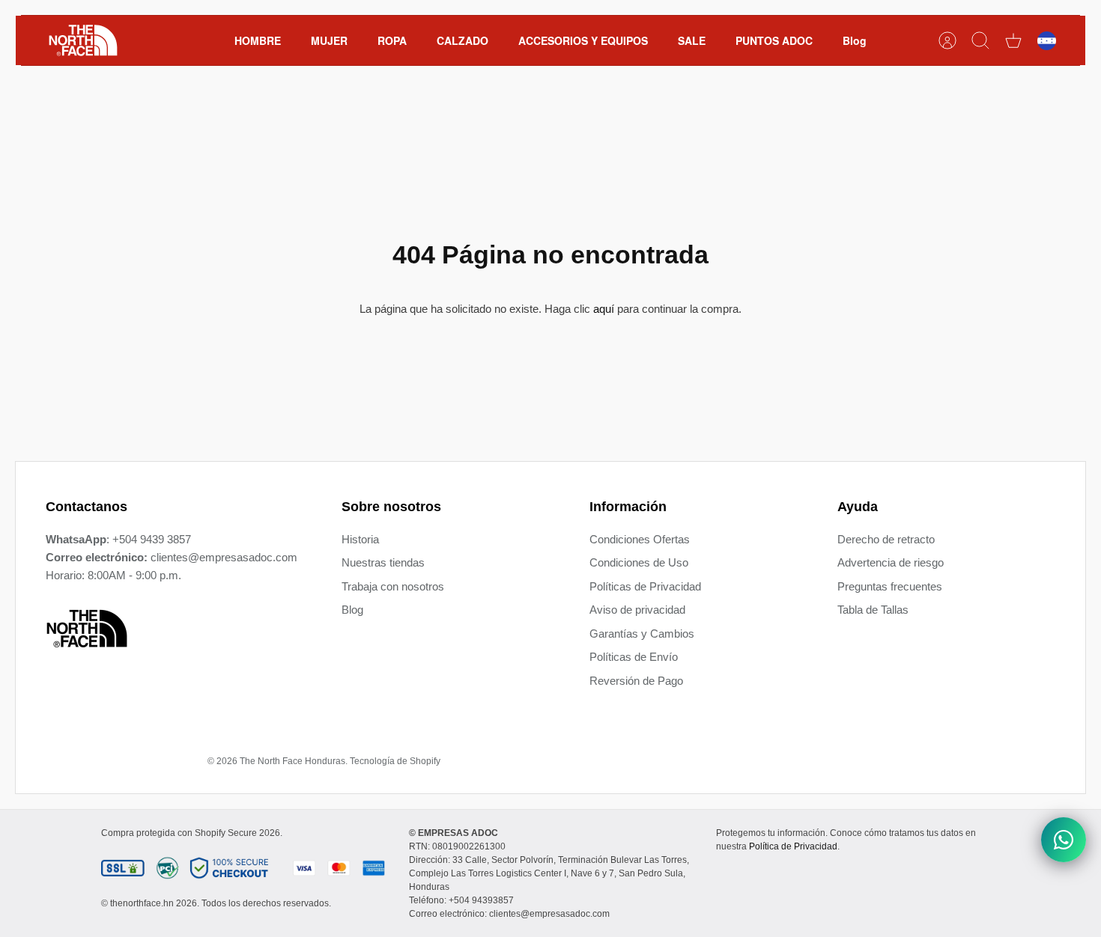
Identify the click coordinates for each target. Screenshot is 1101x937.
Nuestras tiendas (383, 562)
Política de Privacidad (793, 846)
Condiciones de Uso (638, 562)
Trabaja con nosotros (393, 586)
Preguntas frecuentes (889, 586)
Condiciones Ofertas (639, 539)
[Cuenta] (947, 40)
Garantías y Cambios (641, 633)
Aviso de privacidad (637, 609)
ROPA (392, 40)
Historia (360, 539)
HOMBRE (257, 40)
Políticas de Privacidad (645, 586)
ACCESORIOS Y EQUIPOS (583, 40)
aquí (603, 308)
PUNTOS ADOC (774, 40)
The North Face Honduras (292, 761)
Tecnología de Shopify (395, 761)
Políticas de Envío (633, 656)
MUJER (329, 40)
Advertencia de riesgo (890, 562)
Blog (855, 40)
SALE (692, 40)
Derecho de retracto (886, 539)
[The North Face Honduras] (83, 40)
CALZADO (462, 40)
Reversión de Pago (636, 680)
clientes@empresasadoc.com (224, 557)
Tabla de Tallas (873, 609)
